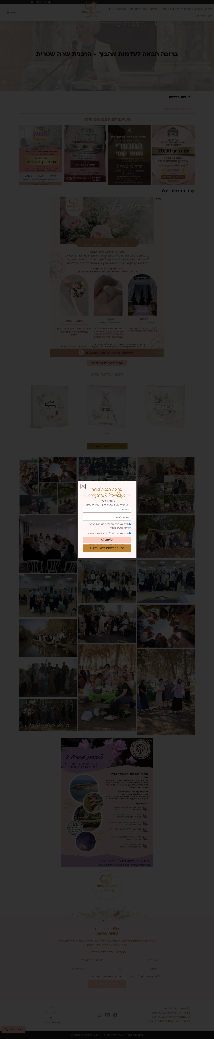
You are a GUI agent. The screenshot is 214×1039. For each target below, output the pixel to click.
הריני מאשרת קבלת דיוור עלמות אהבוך (108, 533)
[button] (83, 486)
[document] (107, 519)
